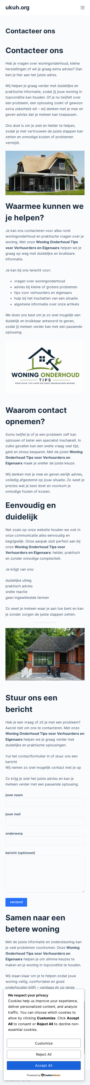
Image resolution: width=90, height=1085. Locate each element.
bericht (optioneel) (20, 853)
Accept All (43, 1065)
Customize (44, 1043)
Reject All (44, 1054)
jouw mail (13, 814)
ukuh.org (17, 7)
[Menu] (83, 8)
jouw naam (14, 795)
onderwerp (14, 833)
